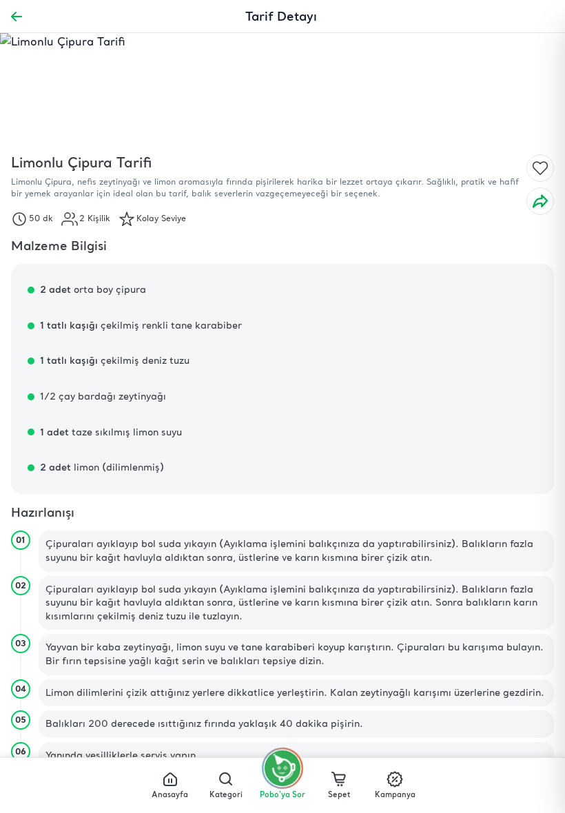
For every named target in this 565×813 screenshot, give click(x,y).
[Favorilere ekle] (540, 168)
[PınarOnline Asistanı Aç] (282, 768)
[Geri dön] (16, 16)
